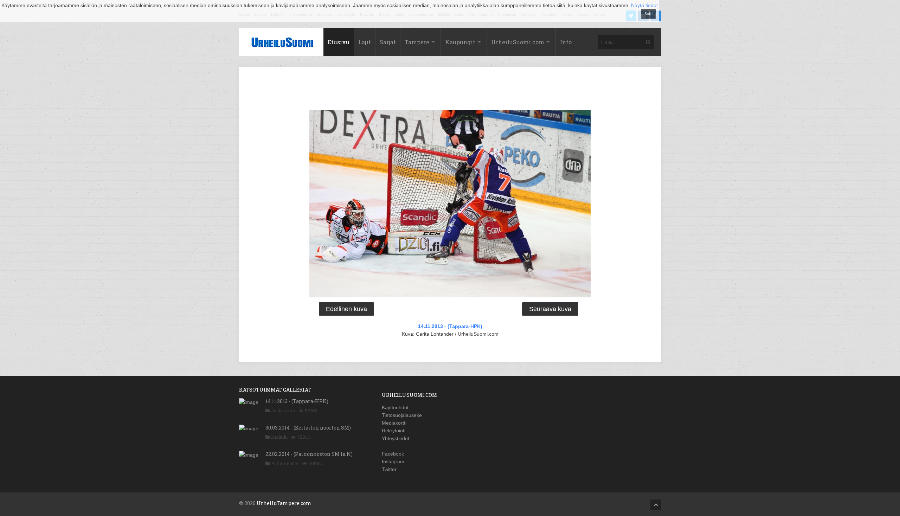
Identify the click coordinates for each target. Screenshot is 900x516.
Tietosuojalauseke (402, 415)
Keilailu (279, 437)
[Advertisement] (450, 89)
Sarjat (388, 42)
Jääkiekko (283, 410)
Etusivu (338, 42)
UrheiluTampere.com (284, 503)
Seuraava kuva (550, 308)
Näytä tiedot (644, 5)
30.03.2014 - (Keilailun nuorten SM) (308, 427)
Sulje (648, 14)
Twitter (389, 469)
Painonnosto (285, 463)
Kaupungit (460, 42)
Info (566, 42)
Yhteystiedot (395, 438)
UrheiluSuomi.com (517, 42)
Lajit (364, 42)
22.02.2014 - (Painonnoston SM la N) (309, 454)
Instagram (393, 461)
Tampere (417, 42)
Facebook (393, 454)
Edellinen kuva (346, 308)
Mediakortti (394, 423)
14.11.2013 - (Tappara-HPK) (450, 326)
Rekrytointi (393, 430)
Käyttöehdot (395, 407)
